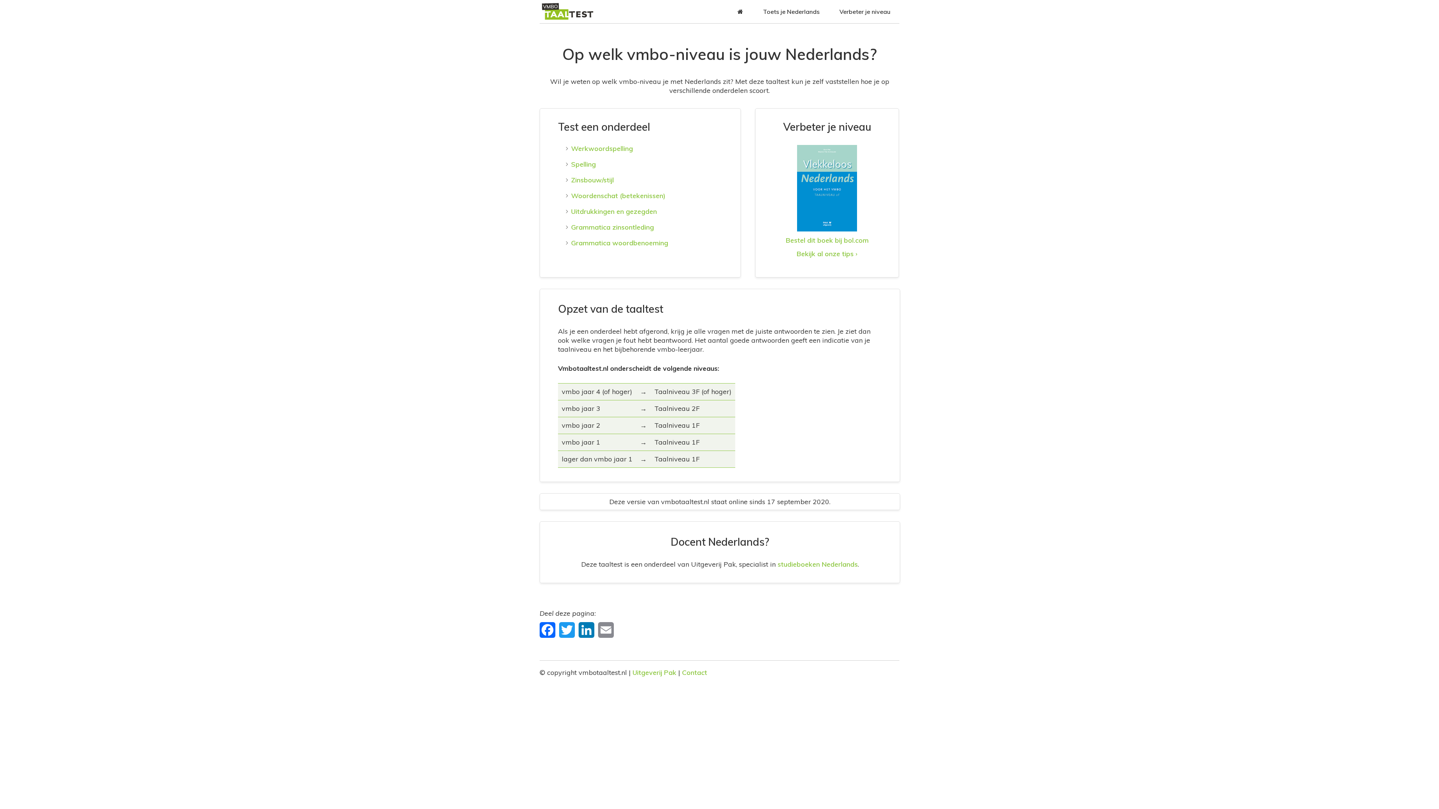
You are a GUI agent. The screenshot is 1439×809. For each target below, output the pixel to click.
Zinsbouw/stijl (592, 180)
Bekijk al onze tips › (827, 253)
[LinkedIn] (587, 629)
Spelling (583, 164)
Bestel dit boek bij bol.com (827, 240)
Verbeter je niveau (864, 11)
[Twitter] (568, 629)
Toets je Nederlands (791, 11)
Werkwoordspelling (602, 148)
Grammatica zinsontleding (612, 227)
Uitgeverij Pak (654, 672)
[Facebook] (548, 629)
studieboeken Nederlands (818, 564)
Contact (694, 672)
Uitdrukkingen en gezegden (614, 211)
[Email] (607, 629)
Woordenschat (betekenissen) (618, 195)
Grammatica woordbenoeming (619, 243)
